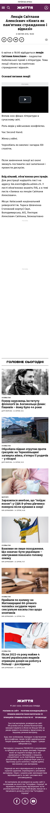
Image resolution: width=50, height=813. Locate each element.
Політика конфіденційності (34, 711)
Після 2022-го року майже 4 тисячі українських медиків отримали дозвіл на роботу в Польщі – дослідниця (21, 659)
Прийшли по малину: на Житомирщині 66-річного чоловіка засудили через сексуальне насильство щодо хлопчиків (22, 606)
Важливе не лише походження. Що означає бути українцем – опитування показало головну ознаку (23, 553)
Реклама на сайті (11, 711)
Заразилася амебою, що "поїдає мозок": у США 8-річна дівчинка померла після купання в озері (23, 503)
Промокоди (40, 717)
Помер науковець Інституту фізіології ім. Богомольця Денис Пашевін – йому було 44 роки (24, 404)
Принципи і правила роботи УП (18, 717)
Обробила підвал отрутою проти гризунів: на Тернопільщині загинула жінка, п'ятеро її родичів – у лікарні (25, 453)
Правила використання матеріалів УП (25, 714)
